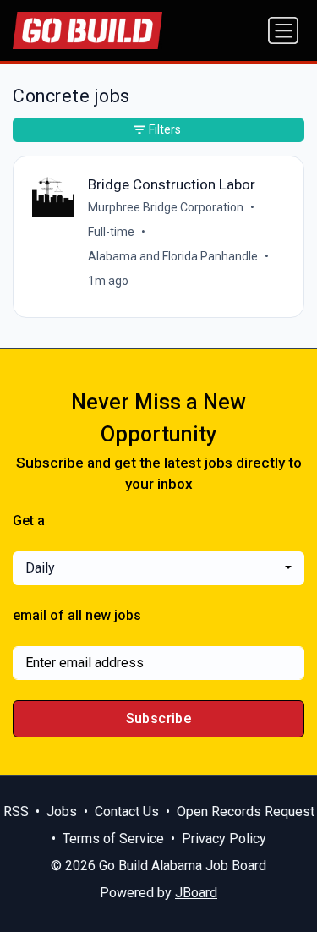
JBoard (196, 893)
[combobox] (158, 568)
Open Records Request (245, 811)
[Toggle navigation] (283, 30)
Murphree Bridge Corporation (165, 207)
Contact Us (127, 811)
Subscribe (159, 718)
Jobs (61, 811)
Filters (165, 129)
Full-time (111, 231)
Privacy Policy (224, 839)
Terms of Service (113, 839)
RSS (16, 811)
